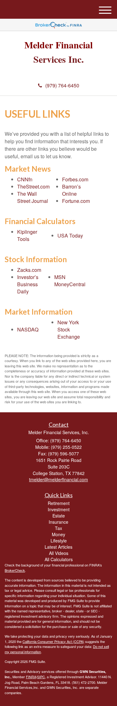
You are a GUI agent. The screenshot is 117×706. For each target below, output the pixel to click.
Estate (58, 515)
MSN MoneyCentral (69, 280)
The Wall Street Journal (32, 197)
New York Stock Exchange (68, 329)
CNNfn (24, 179)
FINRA (31, 676)
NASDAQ (27, 329)
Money (58, 534)
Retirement (59, 503)
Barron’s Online (71, 190)
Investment (59, 509)
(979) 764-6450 (62, 85)
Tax (58, 528)
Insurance (58, 522)
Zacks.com (29, 269)
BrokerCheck (15, 570)
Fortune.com (76, 200)
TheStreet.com (33, 186)
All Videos (58, 553)
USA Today (70, 235)
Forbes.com (75, 179)
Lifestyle (59, 540)
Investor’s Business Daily (27, 284)
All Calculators (59, 559)
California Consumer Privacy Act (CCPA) (53, 641)
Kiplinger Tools (27, 235)
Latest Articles (58, 547)
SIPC (41, 676)
